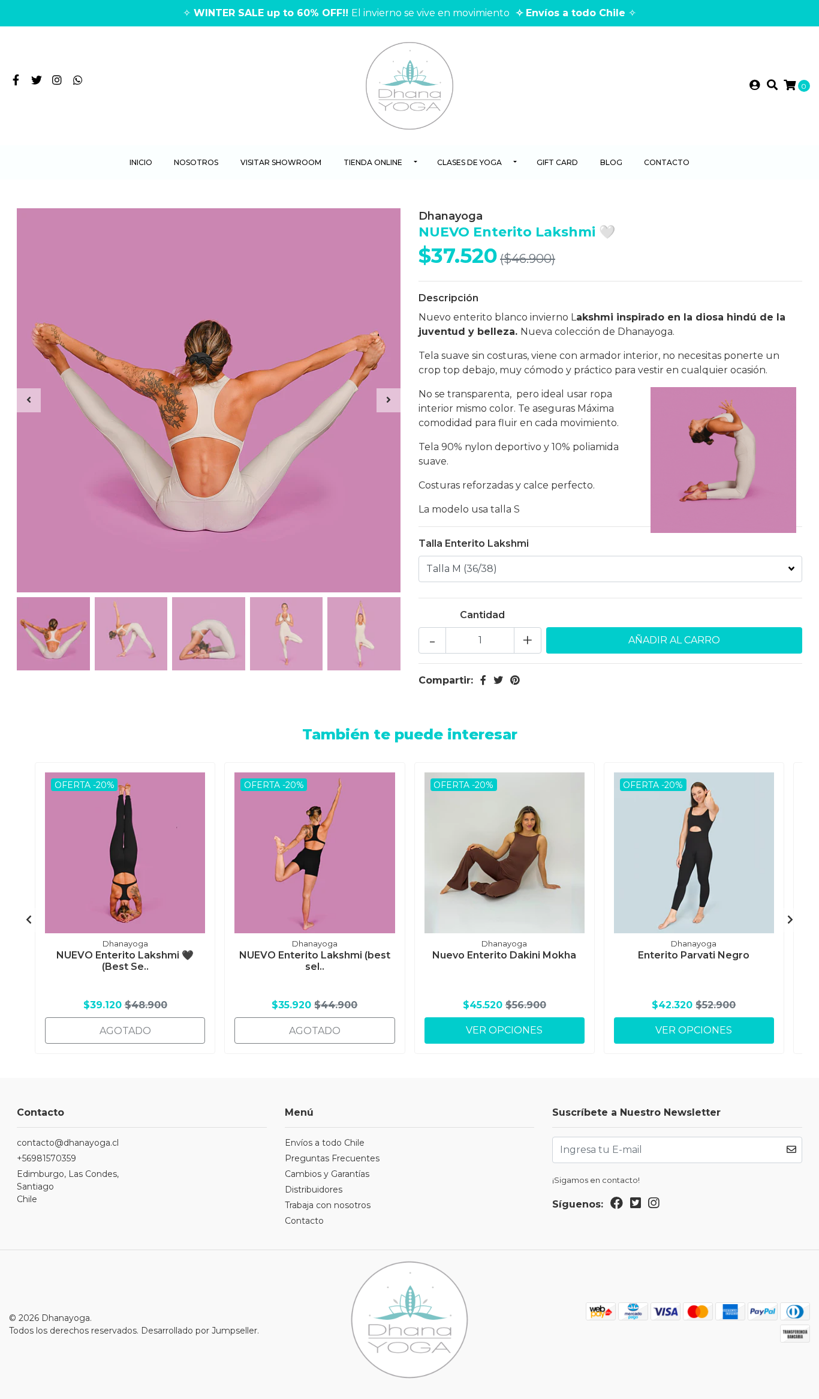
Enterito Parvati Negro (693, 955)
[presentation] (29, 400)
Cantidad (482, 615)
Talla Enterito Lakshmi (473, 543)
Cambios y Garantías (327, 1174)
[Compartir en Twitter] (498, 680)
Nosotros (196, 162)
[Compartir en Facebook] (483, 680)
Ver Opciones (504, 1030)
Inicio (141, 162)
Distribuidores (313, 1189)
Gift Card (557, 162)
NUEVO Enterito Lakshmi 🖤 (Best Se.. (125, 960)
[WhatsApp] (78, 80)
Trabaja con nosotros (328, 1205)
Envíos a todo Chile (325, 1142)
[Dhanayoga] (409, 85)
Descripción (448, 298)
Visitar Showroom (280, 162)
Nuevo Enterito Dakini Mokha (504, 955)
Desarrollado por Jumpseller (199, 1330)
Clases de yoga (469, 162)
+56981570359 (46, 1158)
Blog (611, 162)
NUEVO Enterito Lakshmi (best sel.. (314, 960)
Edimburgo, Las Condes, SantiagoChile (68, 1187)
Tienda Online (373, 162)
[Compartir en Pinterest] (515, 680)
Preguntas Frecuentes (332, 1158)
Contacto (666, 162)
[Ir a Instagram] (57, 80)
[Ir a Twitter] (37, 80)
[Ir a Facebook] (16, 80)
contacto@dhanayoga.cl (68, 1142)
